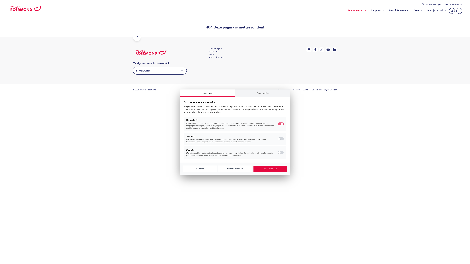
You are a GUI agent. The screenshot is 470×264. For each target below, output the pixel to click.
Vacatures (213, 51)
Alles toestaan (270, 168)
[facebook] (315, 49)
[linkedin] (334, 49)
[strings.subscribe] (182, 71)
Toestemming (207, 93)
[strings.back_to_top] (137, 37)
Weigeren (200, 168)
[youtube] (328, 49)
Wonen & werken (216, 57)
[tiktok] (321, 49)
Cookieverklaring (300, 89)
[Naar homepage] (26, 8)
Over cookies (263, 93)
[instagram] (309, 49)
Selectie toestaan (235, 168)
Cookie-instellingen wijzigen (324, 89)
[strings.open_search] (452, 11)
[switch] (281, 138)
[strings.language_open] (459, 11)
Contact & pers (215, 48)
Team (211, 54)
